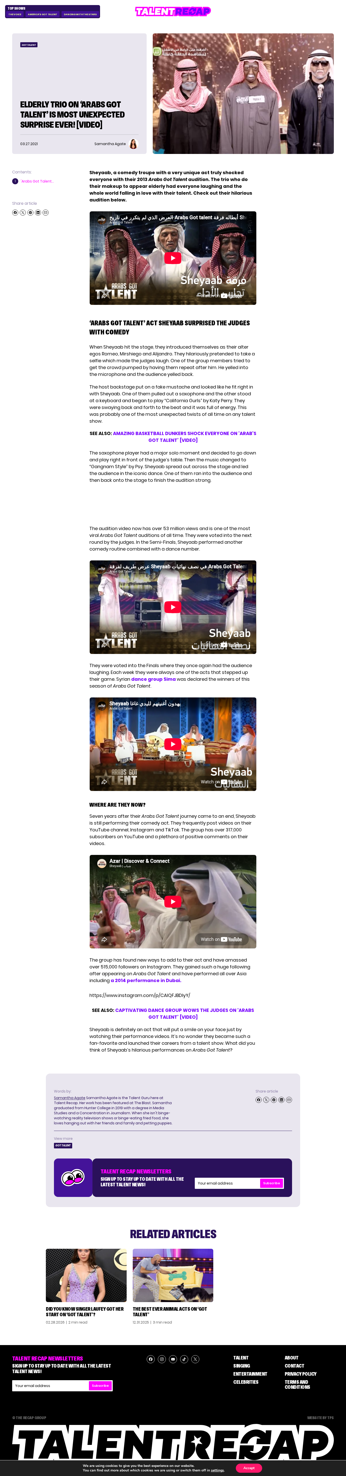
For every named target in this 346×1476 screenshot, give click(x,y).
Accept (249, 1468)
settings (217, 1470)
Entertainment (250, 1374)
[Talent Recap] (173, 11)
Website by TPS (320, 1417)
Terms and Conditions (297, 1384)
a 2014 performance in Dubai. (146, 980)
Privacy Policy (301, 1374)
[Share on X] (23, 213)
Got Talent (29, 44)
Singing (241, 1366)
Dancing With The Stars (80, 14)
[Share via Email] (46, 213)
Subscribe (271, 1183)
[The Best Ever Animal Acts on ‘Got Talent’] (173, 1275)
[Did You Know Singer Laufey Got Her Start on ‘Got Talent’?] (86, 1275)
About (292, 1357)
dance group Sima (153, 679)
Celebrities (246, 1382)
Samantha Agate (69, 1097)
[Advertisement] (172, 504)
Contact (294, 1366)
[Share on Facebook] (15, 213)
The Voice (14, 14)
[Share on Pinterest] (30, 213)
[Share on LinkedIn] (38, 213)
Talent (240, 1357)
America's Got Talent (42, 14)
